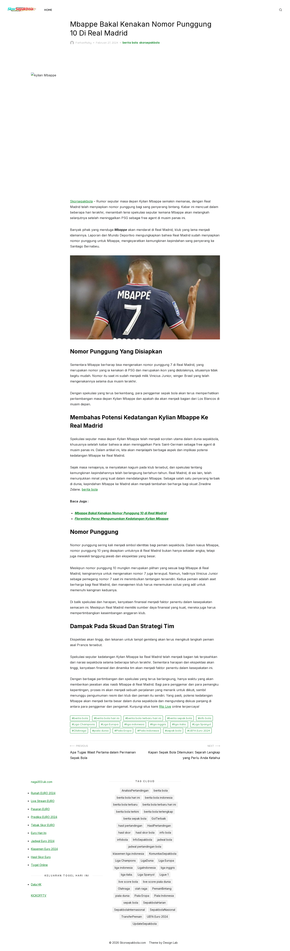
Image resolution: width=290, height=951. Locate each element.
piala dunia (101, 730)
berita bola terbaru (125, 804)
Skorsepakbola (81, 201)
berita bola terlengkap (158, 811)
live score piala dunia (157, 881)
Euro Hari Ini (38, 833)
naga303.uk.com (41, 781)
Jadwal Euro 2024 (42, 841)
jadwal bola (164, 839)
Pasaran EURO (40, 809)
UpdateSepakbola (145, 923)
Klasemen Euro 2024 (44, 849)
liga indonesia (135, 724)
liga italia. (180, 724)
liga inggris (159, 724)
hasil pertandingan (130, 825)
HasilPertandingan (159, 825)
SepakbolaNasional (162, 909)
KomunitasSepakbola (162, 853)
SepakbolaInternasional (129, 909)
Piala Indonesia (149, 730)
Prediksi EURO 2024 (44, 817)
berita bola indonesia (158, 797)
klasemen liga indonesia (128, 853)
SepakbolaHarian (154, 902)
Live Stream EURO (42, 801)
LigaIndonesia (147, 867)
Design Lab (170, 942)
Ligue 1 (164, 874)
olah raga (141, 888)
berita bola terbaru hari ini (144, 718)
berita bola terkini (127, 811)
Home (48, 10)
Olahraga (80, 730)
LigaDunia (147, 860)
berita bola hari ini (107, 718)
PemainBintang (161, 888)
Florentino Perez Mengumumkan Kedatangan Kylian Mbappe (121, 519)
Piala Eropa (123, 730)
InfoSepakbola (142, 839)
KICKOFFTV (38, 895)
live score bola (128, 881)
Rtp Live (165, 706)
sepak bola (174, 730)
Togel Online (39, 865)
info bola (205, 718)
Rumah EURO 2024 (43, 793)
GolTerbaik (159, 818)
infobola (122, 839)
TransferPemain (131, 916)
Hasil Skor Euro (41, 857)
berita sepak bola (180, 718)
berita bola (130, 42)
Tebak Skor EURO (43, 825)
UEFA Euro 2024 (199, 730)
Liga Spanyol (202, 724)
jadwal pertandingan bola (144, 846)
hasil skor (124, 832)
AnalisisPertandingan (135, 790)
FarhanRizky (84, 42)
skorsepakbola (149, 42)
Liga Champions (84, 724)
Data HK (36, 884)
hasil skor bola (145, 832)
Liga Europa (110, 724)
